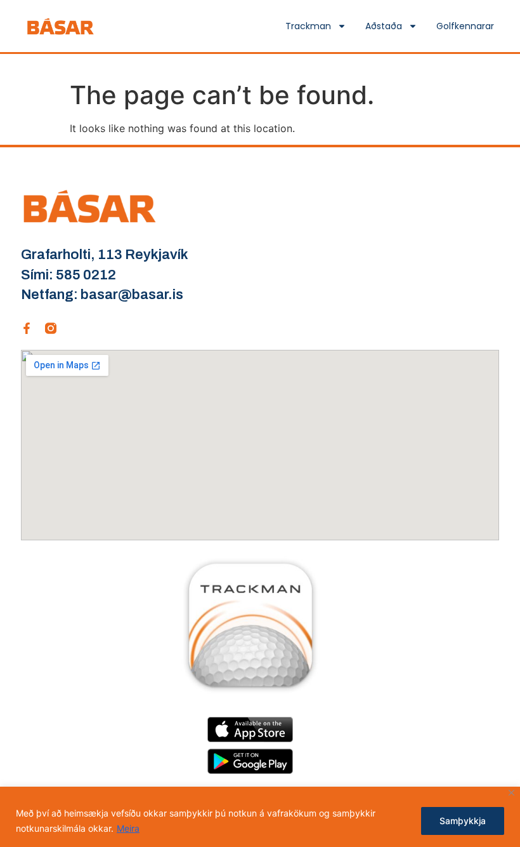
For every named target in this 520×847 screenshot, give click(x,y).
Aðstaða (383, 26)
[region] (260, 817)
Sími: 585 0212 (68, 275)
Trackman (308, 26)
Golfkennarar (465, 26)
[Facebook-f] (26, 328)
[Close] (511, 793)
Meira (128, 828)
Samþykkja (462, 820)
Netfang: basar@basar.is (102, 294)
